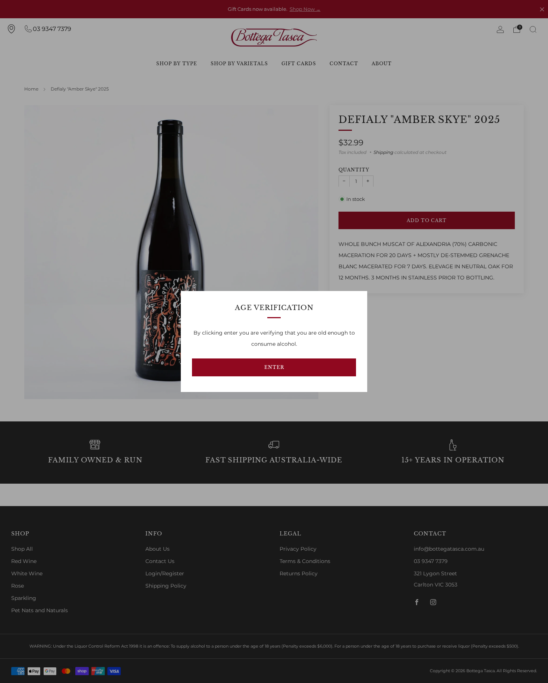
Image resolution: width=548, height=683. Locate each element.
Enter (274, 367)
